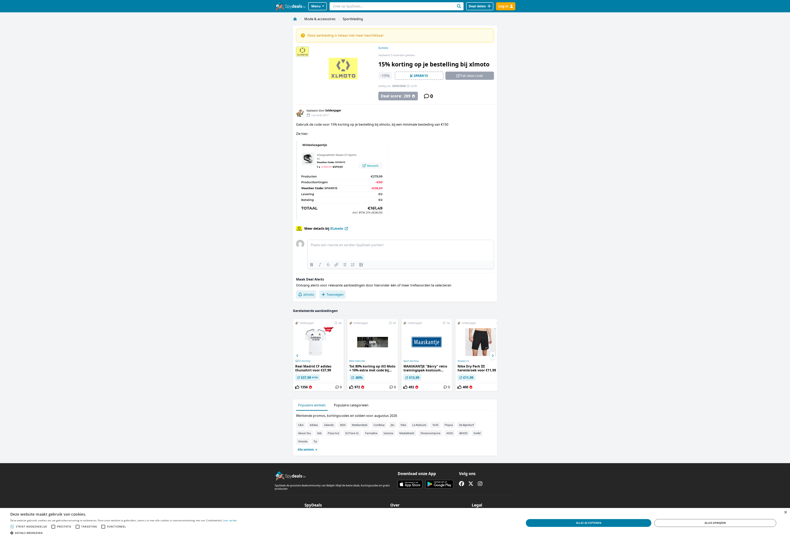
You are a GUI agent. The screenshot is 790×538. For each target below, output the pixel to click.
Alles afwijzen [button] (715, 523)
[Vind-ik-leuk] (297, 387)
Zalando (329, 425)
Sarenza (388, 433)
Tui (315, 441)
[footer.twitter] (470, 483)
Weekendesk (359, 425)
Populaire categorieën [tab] (351, 405)
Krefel (477, 433)
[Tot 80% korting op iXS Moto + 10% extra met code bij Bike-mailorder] (372, 355)
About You (304, 433)
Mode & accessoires (320, 19)
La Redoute (419, 425)
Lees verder (230, 520)
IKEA (343, 425)
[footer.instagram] (480, 483)
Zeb (319, 433)
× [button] (785, 512)
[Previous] (297, 355)
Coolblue (379, 425)
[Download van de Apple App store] (410, 484)
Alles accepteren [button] (588, 523)
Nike (403, 425)
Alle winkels (306, 449)
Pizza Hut (333, 433)
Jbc (392, 425)
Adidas (314, 425)
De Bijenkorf (466, 425)
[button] (123, 533)
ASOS (449, 433)
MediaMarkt (406, 433)
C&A (300, 425)
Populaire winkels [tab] (312, 405)
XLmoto (383, 47)
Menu (316, 6)
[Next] (492, 355)
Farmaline (371, 433)
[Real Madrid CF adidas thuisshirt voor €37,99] (318, 355)
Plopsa (449, 425)
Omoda (302, 441)
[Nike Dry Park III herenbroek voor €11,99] (480, 355)
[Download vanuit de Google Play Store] (439, 484)
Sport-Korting (302, 360)
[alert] (395, 523)
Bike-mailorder (357, 360)
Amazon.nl (463, 360)
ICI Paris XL (352, 433)
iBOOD (463, 433)
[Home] (295, 19)
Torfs (435, 425)
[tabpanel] (395, 432)
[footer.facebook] (461, 483)
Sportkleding (353, 19)
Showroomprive (430, 433)
